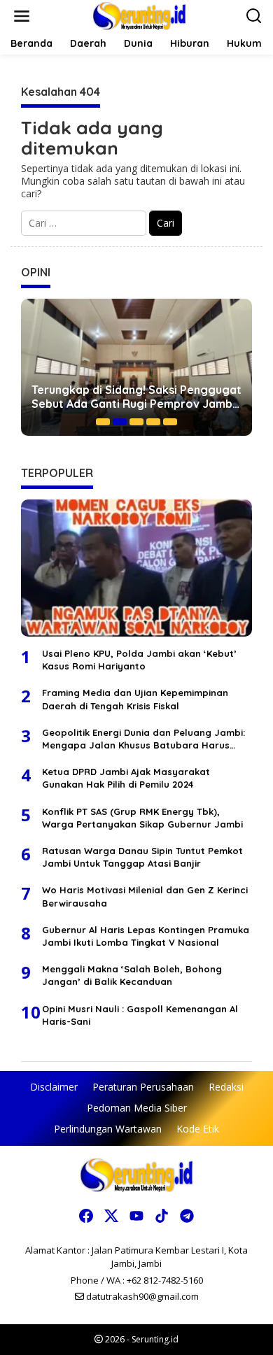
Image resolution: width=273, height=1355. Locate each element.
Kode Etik (197, 1128)
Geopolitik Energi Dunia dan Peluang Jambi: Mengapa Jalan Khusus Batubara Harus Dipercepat (143, 739)
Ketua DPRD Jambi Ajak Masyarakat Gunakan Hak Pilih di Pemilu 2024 (126, 778)
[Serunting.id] (139, 15)
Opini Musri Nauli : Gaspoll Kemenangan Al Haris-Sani (140, 1015)
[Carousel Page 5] (170, 421)
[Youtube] (136, 1216)
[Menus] (21, 16)
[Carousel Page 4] (153, 421)
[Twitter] (111, 1216)
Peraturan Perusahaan (143, 1086)
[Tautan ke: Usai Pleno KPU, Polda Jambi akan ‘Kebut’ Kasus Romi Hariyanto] (136, 568)
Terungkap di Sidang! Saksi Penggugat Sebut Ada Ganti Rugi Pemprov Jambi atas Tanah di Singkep (136, 397)
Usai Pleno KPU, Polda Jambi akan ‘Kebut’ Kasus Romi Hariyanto (139, 660)
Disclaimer (54, 1086)
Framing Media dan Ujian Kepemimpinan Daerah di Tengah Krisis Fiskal (135, 699)
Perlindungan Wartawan (108, 1128)
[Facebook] (86, 1216)
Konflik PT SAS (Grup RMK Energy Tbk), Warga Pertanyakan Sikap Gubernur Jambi (142, 818)
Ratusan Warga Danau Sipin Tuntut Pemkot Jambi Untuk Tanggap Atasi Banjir (142, 857)
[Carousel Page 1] (103, 421)
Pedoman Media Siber (137, 1107)
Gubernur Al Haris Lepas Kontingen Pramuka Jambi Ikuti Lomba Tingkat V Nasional (145, 936)
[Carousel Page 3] (137, 421)
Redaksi (226, 1086)
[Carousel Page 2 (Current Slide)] (120, 421)
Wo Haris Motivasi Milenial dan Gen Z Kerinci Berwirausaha (145, 896)
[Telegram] (187, 1216)
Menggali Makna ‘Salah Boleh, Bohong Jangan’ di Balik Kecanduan (132, 975)
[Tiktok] (162, 1216)
